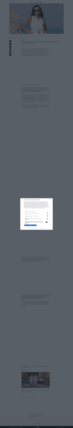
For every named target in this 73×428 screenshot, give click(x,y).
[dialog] (36, 214)
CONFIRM (30, 225)
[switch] (47, 213)
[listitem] (36, 211)
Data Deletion (32, 228)
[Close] (51, 200)
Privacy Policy (41, 228)
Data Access (36, 228)
